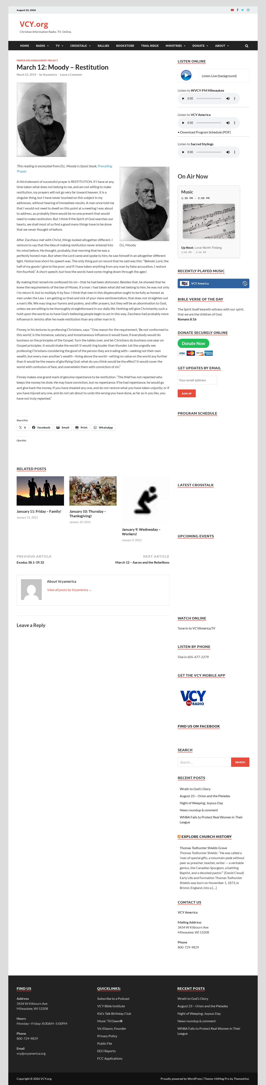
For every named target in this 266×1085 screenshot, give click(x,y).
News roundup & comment (199, 810)
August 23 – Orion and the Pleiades (205, 796)
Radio (40, 45)
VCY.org (34, 24)
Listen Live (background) (219, 76)
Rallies (103, 45)
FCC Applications (109, 1058)
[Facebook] (237, 10)
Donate (198, 45)
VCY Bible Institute (111, 1006)
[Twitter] (242, 10)
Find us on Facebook (199, 726)
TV (58, 45)
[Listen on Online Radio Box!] (245, 284)
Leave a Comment (71, 74)
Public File (104, 1043)
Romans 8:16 (187, 319)
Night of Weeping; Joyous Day (201, 803)
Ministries (174, 45)
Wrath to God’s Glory (195, 789)
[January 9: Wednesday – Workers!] (145, 525)
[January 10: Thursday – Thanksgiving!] (93, 507)
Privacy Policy (107, 1036)
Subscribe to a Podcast (113, 998)
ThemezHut (241, 1078)
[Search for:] (213, 762)
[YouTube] (232, 10)
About (220, 45)
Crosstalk (78, 45)
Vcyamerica (50, 74)
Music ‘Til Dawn (110, 1021)
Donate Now (193, 343)
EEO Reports (106, 1051)
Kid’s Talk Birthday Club (114, 1013)
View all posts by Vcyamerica (69, 590)
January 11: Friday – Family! (39, 511)
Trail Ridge (150, 45)
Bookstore (125, 45)
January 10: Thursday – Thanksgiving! (87, 513)
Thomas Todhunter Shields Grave (203, 848)
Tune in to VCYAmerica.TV (196, 628)
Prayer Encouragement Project (37, 60)
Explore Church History (206, 836)
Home (24, 45)
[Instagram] (248, 10)
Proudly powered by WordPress (181, 1078)
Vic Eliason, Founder (111, 1028)
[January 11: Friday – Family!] (40, 507)
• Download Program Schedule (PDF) (204, 132)
